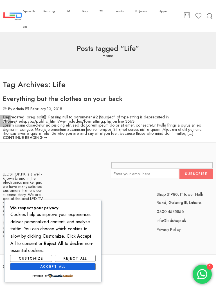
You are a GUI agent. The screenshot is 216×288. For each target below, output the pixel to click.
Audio (119, 11)
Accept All (53, 266)
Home (108, 56)
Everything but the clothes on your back (62, 99)
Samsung (49, 11)
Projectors (141, 11)
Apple (163, 11)
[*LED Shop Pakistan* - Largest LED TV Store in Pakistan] (12, 16)
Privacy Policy (169, 229)
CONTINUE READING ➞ (25, 137)
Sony (85, 11)
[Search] (209, 16)
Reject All (75, 258)
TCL (102, 11)
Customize (31, 258)
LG (68, 11)
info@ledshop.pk (171, 220)
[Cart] (187, 16)
